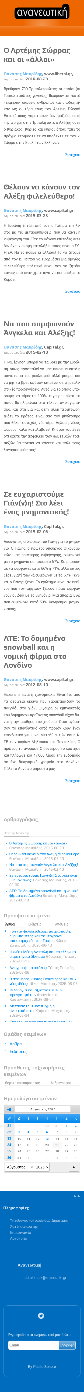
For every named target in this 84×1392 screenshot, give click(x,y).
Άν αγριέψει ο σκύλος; (42, 970)
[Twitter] (42, 1316)
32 (9, 1132)
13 (47, 1138)
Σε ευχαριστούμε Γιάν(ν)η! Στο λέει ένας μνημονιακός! (36, 503)
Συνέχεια (72, 155)
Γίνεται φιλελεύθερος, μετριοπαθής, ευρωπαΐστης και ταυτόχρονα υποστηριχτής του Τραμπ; (41, 938)
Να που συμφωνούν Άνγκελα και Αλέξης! (39, 328)
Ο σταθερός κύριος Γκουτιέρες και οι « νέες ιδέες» (43, 981)
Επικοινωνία (20, 1232)
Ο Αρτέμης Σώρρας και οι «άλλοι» (37, 54)
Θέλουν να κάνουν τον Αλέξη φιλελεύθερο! (42, 191)
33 (9, 1139)
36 (9, 1158)
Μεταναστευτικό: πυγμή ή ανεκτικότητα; (40, 1011)
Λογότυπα (18, 1238)
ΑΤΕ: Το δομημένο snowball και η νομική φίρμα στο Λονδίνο (35, 651)
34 (9, 1145)
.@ (45, 1277)
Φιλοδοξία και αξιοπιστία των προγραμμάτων (36, 995)
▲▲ (76, 1195)
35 (9, 1151)
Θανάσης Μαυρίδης (23, 73)
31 (9, 1126)
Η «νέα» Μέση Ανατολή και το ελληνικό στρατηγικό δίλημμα (43, 956)
